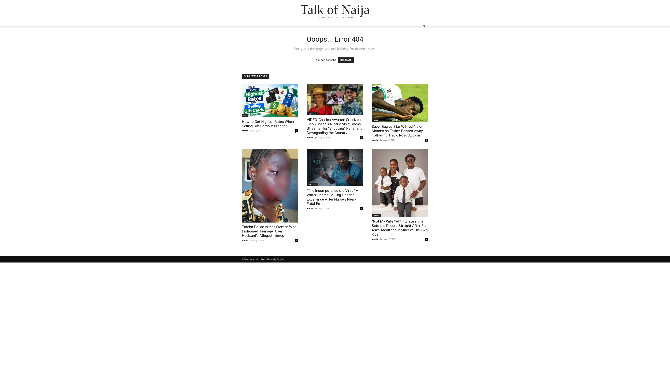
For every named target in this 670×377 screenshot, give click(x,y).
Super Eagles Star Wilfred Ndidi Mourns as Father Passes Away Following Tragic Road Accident (397, 130)
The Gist (376, 215)
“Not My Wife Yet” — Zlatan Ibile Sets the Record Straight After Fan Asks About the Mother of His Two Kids (400, 227)
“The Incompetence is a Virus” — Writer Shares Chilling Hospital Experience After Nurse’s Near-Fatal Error (332, 197)
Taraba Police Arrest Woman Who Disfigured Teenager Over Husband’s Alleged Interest (269, 231)
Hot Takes (312, 114)
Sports (375, 120)
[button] (424, 27)
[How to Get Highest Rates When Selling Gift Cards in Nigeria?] (270, 100)
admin (245, 130)
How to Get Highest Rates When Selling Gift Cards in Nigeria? (268, 124)
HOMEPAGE (345, 60)
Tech (245, 115)
